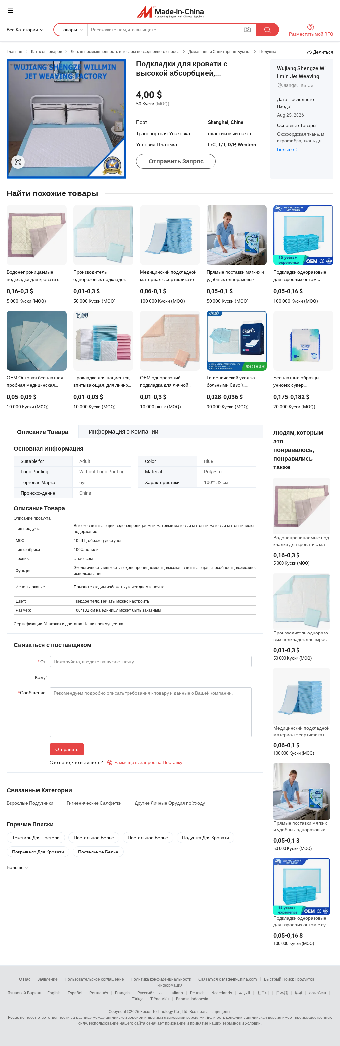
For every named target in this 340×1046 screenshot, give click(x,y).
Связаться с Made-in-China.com (227, 979)
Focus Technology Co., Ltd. (164, 1011)
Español (75, 992)
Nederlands (222, 992)
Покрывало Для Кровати (38, 852)
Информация (170, 985)
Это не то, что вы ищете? (76, 762)
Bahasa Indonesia (192, 998)
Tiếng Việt (159, 998)
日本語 (282, 992)
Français (122, 992)
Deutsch (197, 992)
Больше (285, 149)
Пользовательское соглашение (94, 979)
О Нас (24, 979)
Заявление (47, 979)
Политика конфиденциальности (161, 979)
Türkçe (137, 998)
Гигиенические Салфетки (94, 803)
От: (42, 661)
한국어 (263, 992)
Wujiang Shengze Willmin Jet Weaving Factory (302, 76)
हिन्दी (298, 992)
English (54, 992)
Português (98, 992)
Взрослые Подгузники (30, 803)
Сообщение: (32, 692)
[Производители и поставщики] (170, 11)
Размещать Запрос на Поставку (144, 762)
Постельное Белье (94, 837)
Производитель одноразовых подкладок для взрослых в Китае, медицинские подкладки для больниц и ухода (301, 636)
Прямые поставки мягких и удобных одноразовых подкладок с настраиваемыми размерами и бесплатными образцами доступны (301, 826)
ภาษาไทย (317, 992)
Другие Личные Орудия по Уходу (170, 803)
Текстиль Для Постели (36, 837)
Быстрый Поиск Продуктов (289, 979)
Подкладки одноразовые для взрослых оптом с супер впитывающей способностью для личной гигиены (301, 921)
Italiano (176, 992)
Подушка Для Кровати (205, 837)
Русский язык (149, 992)
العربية (244, 992)
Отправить (66, 749)
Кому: (41, 677)
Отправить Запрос (176, 161)
